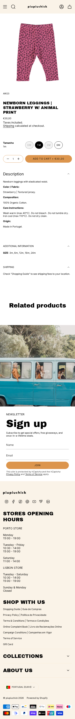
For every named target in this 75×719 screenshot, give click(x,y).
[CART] (70, 6)
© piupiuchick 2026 (13, 698)
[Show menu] (5, 6)
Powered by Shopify (37, 698)
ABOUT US (17, 670)
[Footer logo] (14, 493)
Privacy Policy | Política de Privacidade (24, 614)
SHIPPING (8, 267)
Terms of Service (33, 474)
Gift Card (8, 644)
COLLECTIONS (23, 656)
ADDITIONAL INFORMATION (18, 246)
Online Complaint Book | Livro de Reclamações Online (32, 626)
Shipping (8, 125)
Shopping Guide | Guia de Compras (22, 609)
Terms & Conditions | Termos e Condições (26, 620)
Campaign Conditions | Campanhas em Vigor (27, 632)
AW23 (6, 93)
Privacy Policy (13, 474)
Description (13, 174)
